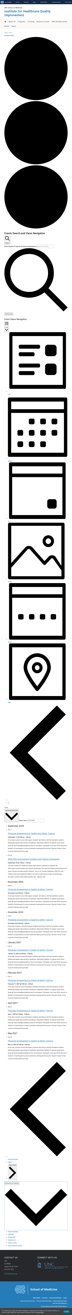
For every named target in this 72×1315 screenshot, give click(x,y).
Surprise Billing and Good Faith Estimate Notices (54, 1306)
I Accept (66, 1311)
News (14, 26)
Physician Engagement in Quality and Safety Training (31, 833)
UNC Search (68, 2)
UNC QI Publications (59, 22)
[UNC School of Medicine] (36, 1289)
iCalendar (11, 1234)
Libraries (26, 2)
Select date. (23, 820)
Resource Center (43, 22)
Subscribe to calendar (12, 1183)
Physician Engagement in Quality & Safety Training (30, 889)
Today (6, 807)
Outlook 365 (11, 1237)
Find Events (9, 314)
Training (31, 22)
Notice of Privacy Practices (27, 1300)
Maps (34, 2)
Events (17, 2)
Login (65, 1297)
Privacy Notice (40, 1312)
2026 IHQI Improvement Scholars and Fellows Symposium (34, 859)
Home (5, 21)
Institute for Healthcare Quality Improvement (27, 13)
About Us (12, 22)
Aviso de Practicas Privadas (44, 1300)
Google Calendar (13, 1231)
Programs (21, 22)
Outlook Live (12, 1240)
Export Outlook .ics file (15, 1245)
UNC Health (36, 1297)
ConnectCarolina (56, 2)
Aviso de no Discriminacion (60, 1303)
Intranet (45, 1297)
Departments (43, 2)
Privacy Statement (55, 1297)
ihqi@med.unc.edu (12, 1274)
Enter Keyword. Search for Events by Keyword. (20, 246)
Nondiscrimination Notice (60, 1300)
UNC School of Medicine (13, 8)
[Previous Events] (38, 800)
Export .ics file (12, 1243)
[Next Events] (8, 803)
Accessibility (8, 2)
